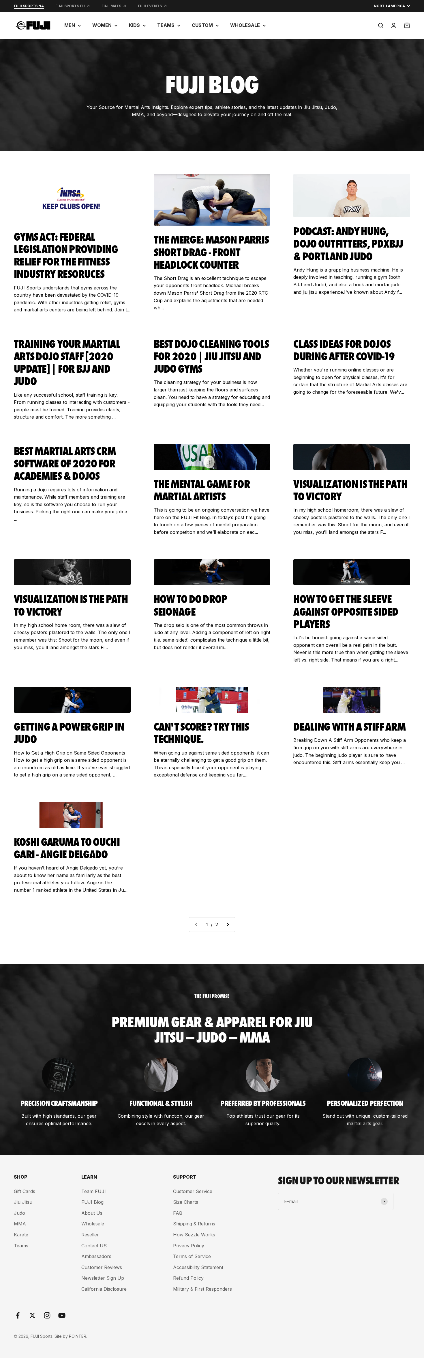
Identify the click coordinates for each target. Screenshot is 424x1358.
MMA (20, 1224)
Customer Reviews (101, 1267)
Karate (21, 1235)
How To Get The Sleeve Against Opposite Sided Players (345, 610)
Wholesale (92, 1224)
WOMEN (102, 25)
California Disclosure (104, 1289)
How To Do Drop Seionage (190, 604)
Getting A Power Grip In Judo (69, 732)
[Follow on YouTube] (62, 1315)
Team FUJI (93, 1191)
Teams (21, 1246)
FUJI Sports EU (70, 6)
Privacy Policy (188, 1246)
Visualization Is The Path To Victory (350, 489)
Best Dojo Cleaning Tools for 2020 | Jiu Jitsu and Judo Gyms (211, 355)
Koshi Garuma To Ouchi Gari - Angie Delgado (67, 847)
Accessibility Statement (198, 1267)
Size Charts (185, 1202)
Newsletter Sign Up (102, 1278)
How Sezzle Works (194, 1235)
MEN (69, 25)
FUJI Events (150, 6)
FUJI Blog (92, 1202)
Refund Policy (188, 1278)
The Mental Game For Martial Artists (202, 489)
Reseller (90, 1235)
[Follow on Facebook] (18, 1315)
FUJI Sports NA (29, 6)
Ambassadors (96, 1256)
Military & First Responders (202, 1289)
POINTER (77, 1336)
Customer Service (192, 1191)
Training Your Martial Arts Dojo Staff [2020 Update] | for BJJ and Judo (67, 362)
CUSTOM (202, 25)
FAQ (177, 1213)
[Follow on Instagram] (47, 1315)
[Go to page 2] (227, 924)
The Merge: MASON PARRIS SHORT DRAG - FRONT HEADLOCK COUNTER (211, 251)
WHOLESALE (245, 25)
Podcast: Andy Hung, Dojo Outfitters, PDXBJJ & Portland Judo (348, 242)
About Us (91, 1213)
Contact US (94, 1246)
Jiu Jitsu (23, 1202)
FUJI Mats (111, 6)
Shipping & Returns (194, 1224)
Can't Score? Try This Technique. (201, 732)
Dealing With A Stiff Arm (349, 726)
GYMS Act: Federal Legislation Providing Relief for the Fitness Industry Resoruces (66, 254)
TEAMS (166, 25)
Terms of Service (192, 1256)
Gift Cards (24, 1191)
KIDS (134, 25)
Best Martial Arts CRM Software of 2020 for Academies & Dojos (65, 462)
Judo (19, 1213)
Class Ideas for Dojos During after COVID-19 (344, 349)
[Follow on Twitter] (32, 1315)
